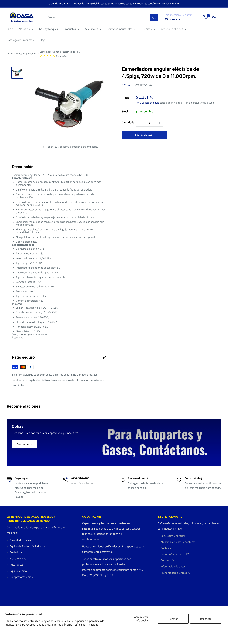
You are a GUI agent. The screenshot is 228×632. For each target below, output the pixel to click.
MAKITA (126, 84)
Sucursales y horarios (173, 536)
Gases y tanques (48, 29)
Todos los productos (26, 53)
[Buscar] (154, 17)
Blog (42, 40)
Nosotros (24, 29)
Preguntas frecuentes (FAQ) (176, 573)
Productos (70, 29)
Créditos (147, 29)
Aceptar (173, 619)
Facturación (168, 560)
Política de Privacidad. (86, 625)
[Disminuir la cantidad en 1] (139, 122)
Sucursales (91, 29)
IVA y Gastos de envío (147, 103)
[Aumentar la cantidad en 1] (159, 122)
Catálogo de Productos (20, 40)
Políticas (166, 548)
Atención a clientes (172, 29)
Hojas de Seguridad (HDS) (175, 554)
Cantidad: (128, 123)
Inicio (10, 29)
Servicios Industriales (119, 29)
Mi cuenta (171, 19)
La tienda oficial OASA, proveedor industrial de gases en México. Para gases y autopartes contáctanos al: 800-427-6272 (114, 3)
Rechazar (205, 619)
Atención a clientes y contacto (178, 542)
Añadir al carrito (144, 135)
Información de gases (173, 567)
